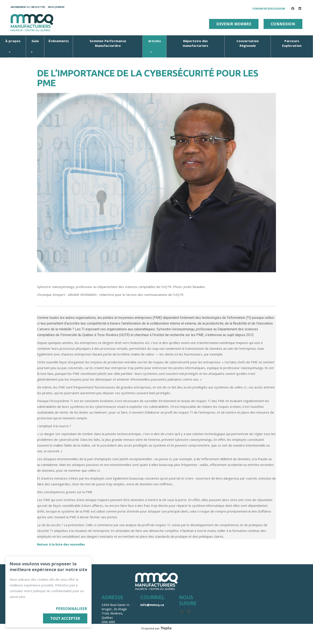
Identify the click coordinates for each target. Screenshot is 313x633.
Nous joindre (56, 7)
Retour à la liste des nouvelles (61, 544)
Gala (35, 41)
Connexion (283, 23)
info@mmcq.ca (152, 605)
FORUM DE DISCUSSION (269, 8)
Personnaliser (71, 608)
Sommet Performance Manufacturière (108, 43)
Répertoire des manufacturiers (195, 43)
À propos (12, 41)
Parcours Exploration (292, 43)
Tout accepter (65, 618)
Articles (154, 41)
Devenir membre (233, 23)
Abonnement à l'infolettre (28, 7)
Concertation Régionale (248, 43)
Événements (59, 41)
